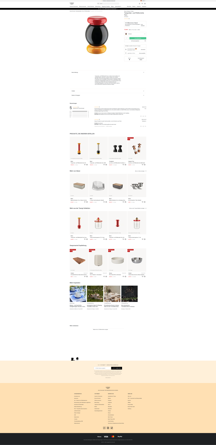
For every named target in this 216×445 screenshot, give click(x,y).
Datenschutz (76, 417)
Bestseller (110, 408)
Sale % (109, 404)
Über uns (129, 396)
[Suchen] (98, 3)
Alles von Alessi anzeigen (140, 171)
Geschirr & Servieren (74, 6)
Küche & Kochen (91, 6)
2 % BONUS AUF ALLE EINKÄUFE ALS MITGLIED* (109, 0)
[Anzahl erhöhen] (128, 38)
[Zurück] (73, 35)
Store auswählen (142, 53)
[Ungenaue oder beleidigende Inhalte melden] (145, 116)
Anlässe (109, 410)
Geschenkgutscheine (98, 410)
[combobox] (143, 1)
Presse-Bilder (130, 404)
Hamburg (129, 408)
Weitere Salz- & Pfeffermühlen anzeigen (100, 329)
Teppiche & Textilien (106, 6)
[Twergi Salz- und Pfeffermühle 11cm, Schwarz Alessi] (96, 35)
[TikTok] (112, 428)
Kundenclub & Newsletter (79, 404)
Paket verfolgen (77, 412)
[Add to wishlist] (85, 164)
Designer (109, 400)
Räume (109, 412)
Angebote (139, 6)
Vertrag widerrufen (108, 377)
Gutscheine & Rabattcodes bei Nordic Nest (116, 423)
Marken (134, 6)
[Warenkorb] (145, 3)
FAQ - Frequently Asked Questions (80, 408)
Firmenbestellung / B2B (78, 421)
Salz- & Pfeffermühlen (86, 11)
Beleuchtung (97, 6)
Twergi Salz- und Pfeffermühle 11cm (96, 11)
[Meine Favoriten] (142, 3)
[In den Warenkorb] (87, 164)
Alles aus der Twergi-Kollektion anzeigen (137, 208)
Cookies (75, 419)
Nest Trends (110, 417)
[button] (127, 18)
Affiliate (129, 402)
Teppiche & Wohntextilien (99, 404)
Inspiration (144, 6)
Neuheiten (129, 6)
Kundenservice (77, 396)
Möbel (112, 6)
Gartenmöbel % (118, 6)
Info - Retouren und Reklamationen (80, 400)
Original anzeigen (109, 126)
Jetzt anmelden (143, 25)
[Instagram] (108, 428)
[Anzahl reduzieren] (125, 38)
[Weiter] (120, 35)
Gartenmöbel (96, 408)
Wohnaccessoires (82, 6)
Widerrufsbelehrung (78, 406)
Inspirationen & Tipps (112, 396)
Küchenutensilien (79, 11)
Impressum (76, 398)
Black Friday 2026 (111, 419)
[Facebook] (104, 428)
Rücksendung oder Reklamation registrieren (82, 402)
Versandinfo (143, 49)
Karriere (129, 400)
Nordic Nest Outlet (131, 406)
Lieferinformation (77, 410)
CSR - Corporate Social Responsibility (135, 398)
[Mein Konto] (139, 3)
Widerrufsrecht (77, 423)
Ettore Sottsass (127, 11)
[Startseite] (72, 3)
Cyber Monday (111, 421)
